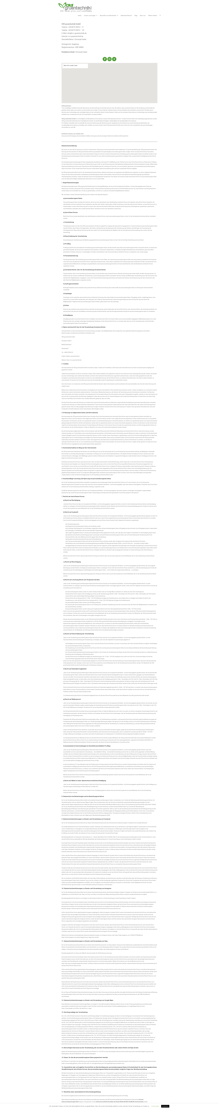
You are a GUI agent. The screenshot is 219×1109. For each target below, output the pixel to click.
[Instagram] (109, 59)
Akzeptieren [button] (165, 1106)
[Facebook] (105, 59)
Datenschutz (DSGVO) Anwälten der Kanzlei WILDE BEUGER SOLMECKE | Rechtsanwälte (119, 1101)
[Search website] (160, 15)
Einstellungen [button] (155, 1106)
